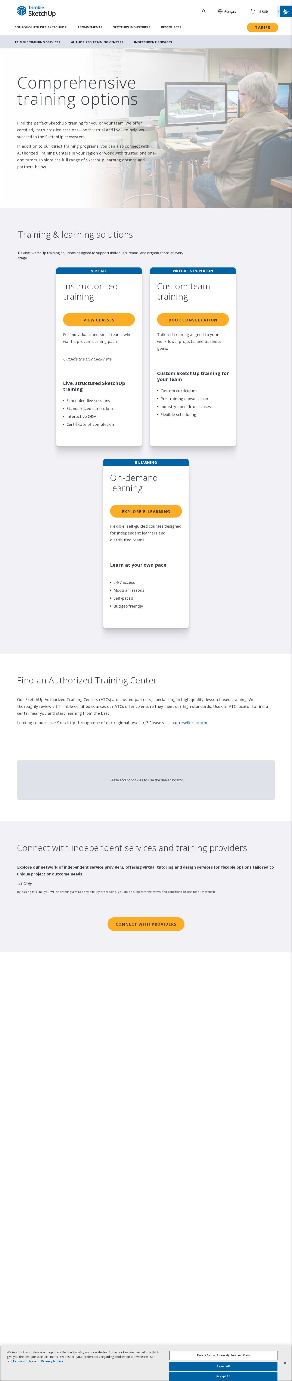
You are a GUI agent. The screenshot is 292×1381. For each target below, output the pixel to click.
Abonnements (89, 27)
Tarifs (262, 27)
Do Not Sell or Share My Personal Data (223, 1355)
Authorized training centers (97, 42)
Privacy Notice (52, 1361)
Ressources (171, 27)
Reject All (223, 1366)
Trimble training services (37, 42)
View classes (99, 320)
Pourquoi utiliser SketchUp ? (41, 27)
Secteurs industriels (131, 27)
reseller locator (193, 722)
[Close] (285, 1362)
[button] (225, 11)
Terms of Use (22, 1361)
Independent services (153, 42)
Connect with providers (146, 924)
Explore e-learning (146, 511)
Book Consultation (192, 320)
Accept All (223, 1376)
